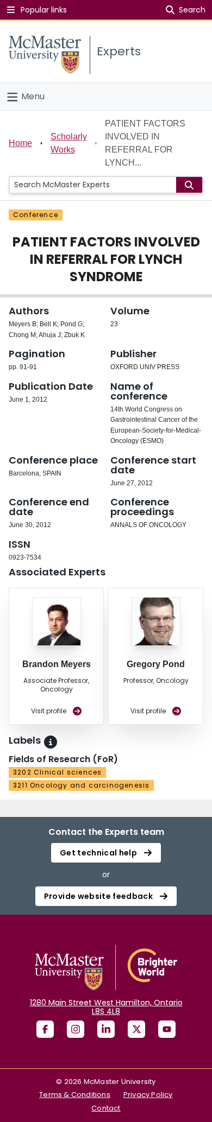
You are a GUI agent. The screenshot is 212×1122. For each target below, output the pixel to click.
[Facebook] (45, 1029)
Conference (35, 214)
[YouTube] (167, 1029)
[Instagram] (75, 1029)
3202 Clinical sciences (57, 772)
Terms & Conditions (74, 1094)
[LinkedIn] (106, 1029)
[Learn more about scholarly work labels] (50, 742)
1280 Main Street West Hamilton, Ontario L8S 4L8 (106, 1007)
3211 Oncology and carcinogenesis (81, 785)
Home (20, 143)
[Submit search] (189, 185)
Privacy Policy (148, 1094)
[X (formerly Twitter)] (136, 1029)
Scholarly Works (69, 143)
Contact (105, 1108)
